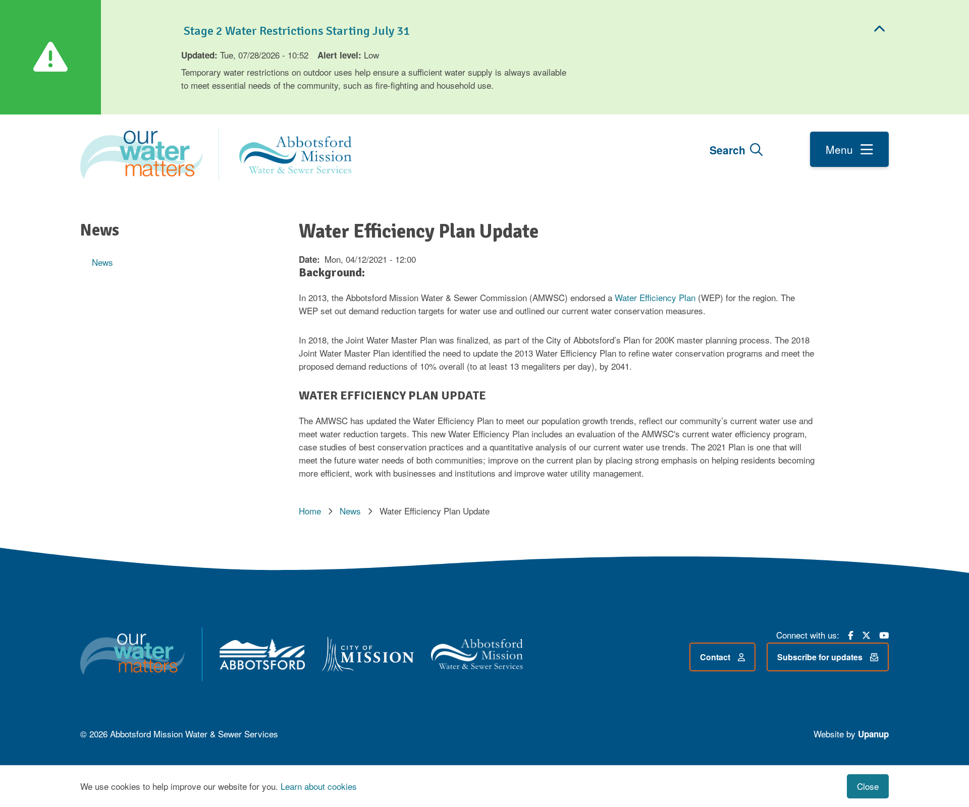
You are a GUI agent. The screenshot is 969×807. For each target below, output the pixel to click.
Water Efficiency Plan (655, 297)
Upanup (873, 734)
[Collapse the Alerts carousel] (880, 29)
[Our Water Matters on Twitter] (866, 634)
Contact (715, 657)
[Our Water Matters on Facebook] (850, 634)
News (102, 262)
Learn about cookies (319, 786)
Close (868, 786)
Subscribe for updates (820, 657)
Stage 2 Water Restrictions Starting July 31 (295, 30)
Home (310, 510)
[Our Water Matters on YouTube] (884, 634)
